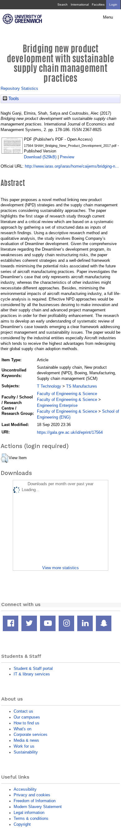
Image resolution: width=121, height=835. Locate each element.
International (80, 4)
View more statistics (60, 567)
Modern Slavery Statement (38, 806)
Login (113, 4)
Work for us (24, 746)
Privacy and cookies (32, 795)
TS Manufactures (81, 386)
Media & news (26, 740)
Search (62, 4)
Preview (67, 157)
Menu (108, 17)
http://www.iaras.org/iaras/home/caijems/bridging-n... (72, 166)
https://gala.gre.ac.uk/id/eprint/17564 (70, 432)
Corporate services (30, 734)
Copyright (22, 824)
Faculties (98, 4)
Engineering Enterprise (57, 405)
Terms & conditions (31, 818)
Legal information (29, 812)
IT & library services (32, 674)
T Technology (49, 386)
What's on (22, 729)
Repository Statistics (19, 88)
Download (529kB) (40, 157)
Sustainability (26, 752)
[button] (4, 458)
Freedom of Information (35, 800)
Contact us (23, 711)
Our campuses (27, 717)
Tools (13, 98)
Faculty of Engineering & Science (67, 393)
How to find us (26, 723)
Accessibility (25, 789)
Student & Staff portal (33, 668)
